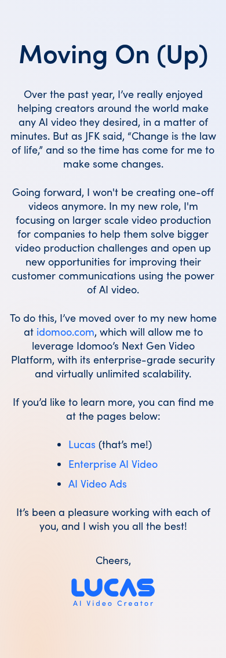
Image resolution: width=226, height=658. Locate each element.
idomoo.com (65, 332)
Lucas (82, 444)
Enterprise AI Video (113, 464)
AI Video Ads (97, 483)
